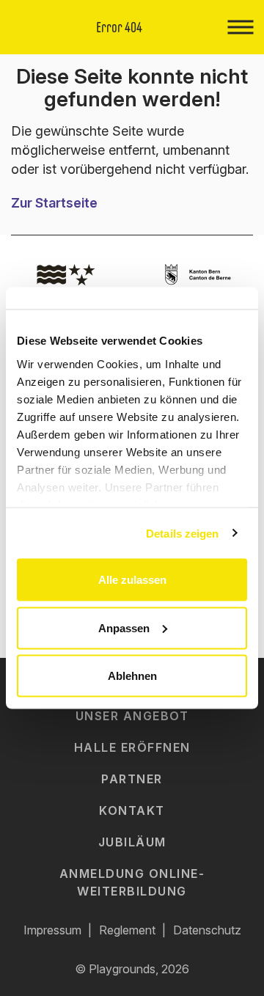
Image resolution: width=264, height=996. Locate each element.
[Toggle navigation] (240, 27)
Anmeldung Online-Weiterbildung (132, 882)
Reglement (127, 930)
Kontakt (132, 810)
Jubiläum (132, 842)
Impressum (52, 930)
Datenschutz (207, 930)
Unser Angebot (132, 715)
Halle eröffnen (132, 747)
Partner (132, 779)
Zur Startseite (54, 202)
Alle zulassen (132, 580)
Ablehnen (132, 676)
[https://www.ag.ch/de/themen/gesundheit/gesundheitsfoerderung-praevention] (66, 278)
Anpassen (124, 627)
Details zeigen (182, 533)
